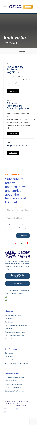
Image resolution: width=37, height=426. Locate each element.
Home (5, 51)
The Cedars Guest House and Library (17, 363)
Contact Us (17, 283)
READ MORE (13, 91)
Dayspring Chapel (11, 360)
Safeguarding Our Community (15, 332)
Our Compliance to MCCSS (14, 335)
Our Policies (9, 329)
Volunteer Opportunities (13, 387)
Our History (9, 318)
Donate (28, 7)
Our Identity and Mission (13, 315)
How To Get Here (11, 381)
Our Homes (9, 353)
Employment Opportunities (14, 384)
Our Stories (9, 322)
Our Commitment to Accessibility (16, 325)
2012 (13, 51)
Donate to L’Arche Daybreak (17, 276)
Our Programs (10, 356)
